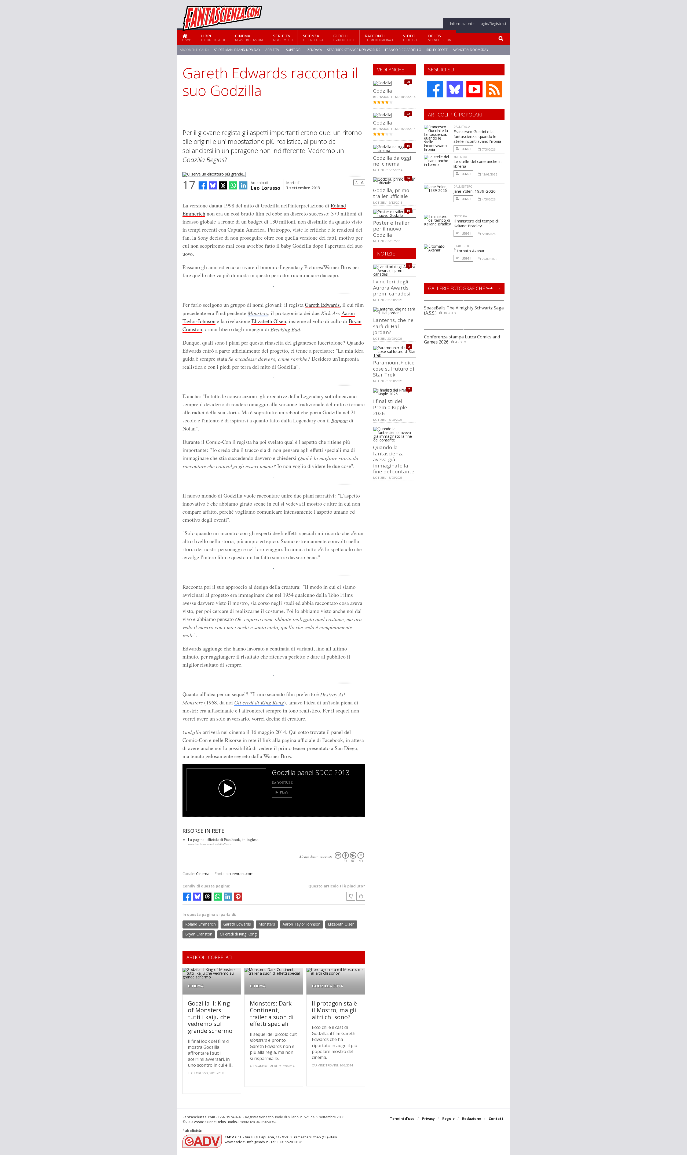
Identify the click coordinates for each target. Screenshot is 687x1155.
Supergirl (294, 49)
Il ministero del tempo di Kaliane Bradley (476, 223)
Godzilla (382, 90)
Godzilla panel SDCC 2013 (310, 772)
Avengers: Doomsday (470, 49)
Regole (448, 1118)
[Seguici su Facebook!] (435, 89)
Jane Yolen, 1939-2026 (475, 191)
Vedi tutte (493, 288)
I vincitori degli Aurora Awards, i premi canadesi (392, 287)
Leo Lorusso (265, 187)
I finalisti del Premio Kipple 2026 (390, 407)
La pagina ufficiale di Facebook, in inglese (223, 839)
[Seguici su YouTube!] (474, 89)
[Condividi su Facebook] (202, 185)
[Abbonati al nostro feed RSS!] (494, 89)
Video (410, 37)
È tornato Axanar (469, 250)
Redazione (471, 1118)
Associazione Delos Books (215, 1121)
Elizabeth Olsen (268, 321)
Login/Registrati (492, 23)
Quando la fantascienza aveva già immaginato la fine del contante (393, 459)
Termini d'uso (402, 1118)
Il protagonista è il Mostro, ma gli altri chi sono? (334, 1010)
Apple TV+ (273, 49)
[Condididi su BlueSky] (212, 185)
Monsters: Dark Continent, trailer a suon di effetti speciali (272, 1013)
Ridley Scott (437, 49)
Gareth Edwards (322, 304)
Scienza (313, 37)
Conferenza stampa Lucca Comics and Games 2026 (462, 339)
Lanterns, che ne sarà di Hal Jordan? (393, 326)
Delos (439, 37)
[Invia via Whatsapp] (233, 185)
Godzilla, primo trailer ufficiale (391, 193)
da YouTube (282, 782)
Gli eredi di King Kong (259, 702)
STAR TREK (461, 245)
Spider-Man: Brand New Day (237, 49)
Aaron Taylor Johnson (301, 924)
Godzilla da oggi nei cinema (392, 160)
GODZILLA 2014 (327, 986)
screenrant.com (240, 873)
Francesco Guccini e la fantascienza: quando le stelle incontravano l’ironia (477, 136)
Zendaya (314, 49)
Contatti (497, 1118)
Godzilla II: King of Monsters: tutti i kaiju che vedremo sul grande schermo (210, 1017)
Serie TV (283, 37)
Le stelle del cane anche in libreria (478, 164)
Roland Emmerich (200, 924)
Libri (213, 37)
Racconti (379, 37)
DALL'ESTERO (463, 186)
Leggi (466, 149)
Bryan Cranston (198, 934)
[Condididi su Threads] (223, 185)
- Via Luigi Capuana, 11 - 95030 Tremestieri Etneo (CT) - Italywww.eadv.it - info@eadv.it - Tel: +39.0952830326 (281, 1139)
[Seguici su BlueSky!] (454, 89)
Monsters (258, 312)
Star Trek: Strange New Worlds (353, 49)
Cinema (249, 37)
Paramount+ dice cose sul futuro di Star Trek (394, 368)
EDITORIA (460, 156)
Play (284, 792)
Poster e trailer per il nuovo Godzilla (391, 228)
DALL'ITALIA (462, 126)
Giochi (344, 37)
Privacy (428, 1118)
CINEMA (196, 986)
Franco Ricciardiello (403, 49)
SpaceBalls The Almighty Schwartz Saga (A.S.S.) (464, 310)
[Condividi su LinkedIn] (243, 185)
